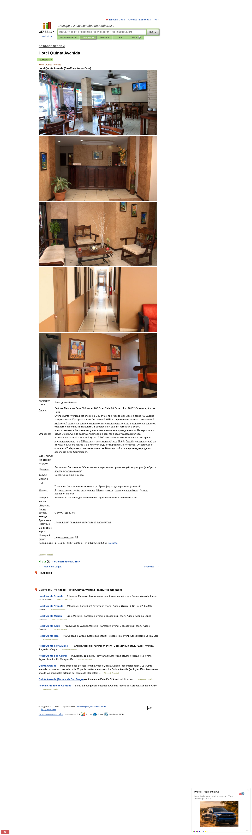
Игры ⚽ (136, 37)
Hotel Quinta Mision (50, 615)
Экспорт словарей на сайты (51, 714)
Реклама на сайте (98, 707)
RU (155, 20)
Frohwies (149, 566)
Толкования (88, 37)
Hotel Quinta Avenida (51, 596)
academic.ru (46, 36)
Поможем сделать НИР (66, 561)
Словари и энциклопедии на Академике (85, 25)
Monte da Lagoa (53, 566)
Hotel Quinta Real (49, 635)
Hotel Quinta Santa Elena (53, 645)
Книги (120, 37)
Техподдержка (83, 707)
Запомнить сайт (117, 20)
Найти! (153, 32)
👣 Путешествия (48, 709)
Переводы (104, 37)
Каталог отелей (68, 37)
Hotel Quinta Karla (49, 625)
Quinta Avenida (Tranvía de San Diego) (61, 679)
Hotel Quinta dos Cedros (53, 655)
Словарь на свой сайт (139, 20)
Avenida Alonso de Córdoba (55, 685)
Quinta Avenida (47, 665)
